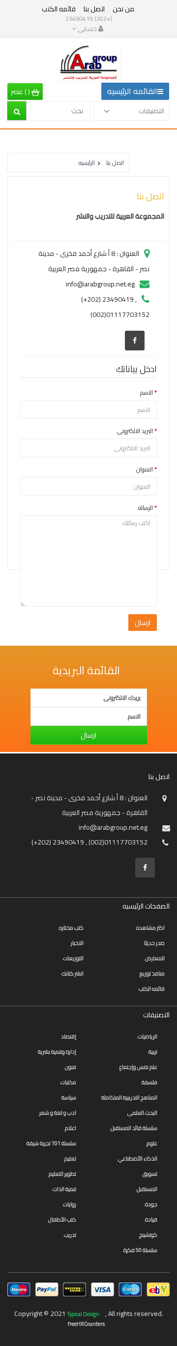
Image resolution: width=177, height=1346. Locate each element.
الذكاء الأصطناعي (137, 1158)
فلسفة (149, 1082)
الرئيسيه (87, 162)
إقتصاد (68, 1036)
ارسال (88, 735)
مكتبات (68, 1082)
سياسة (68, 1097)
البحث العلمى (142, 1113)
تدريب (70, 1235)
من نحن (123, 8)
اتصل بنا (94, 8)
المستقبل (147, 1189)
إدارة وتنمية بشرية (57, 1052)
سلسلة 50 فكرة (140, 1250)
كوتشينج (148, 1235)
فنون (70, 1067)
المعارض (155, 958)
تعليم (70, 1158)
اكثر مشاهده (150, 928)
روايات (69, 1204)
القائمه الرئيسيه (132, 91)
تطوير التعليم (62, 1174)
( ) (21, 91)
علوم (152, 1143)
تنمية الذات (64, 1189)
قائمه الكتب (59, 8)
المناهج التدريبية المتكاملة (129, 1097)
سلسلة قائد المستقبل (134, 1128)
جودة (151, 1204)
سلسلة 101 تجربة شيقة (51, 1143)
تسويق (150, 1174)
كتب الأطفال (62, 1219)
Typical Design (83, 1314)
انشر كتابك (72, 973)
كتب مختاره (71, 928)
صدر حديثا (154, 943)
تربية (152, 1052)
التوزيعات (73, 958)
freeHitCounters (86, 1324)
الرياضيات (147, 1036)
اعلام (70, 1128)
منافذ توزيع (152, 973)
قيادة (151, 1219)
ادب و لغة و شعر (57, 1113)
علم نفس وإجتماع (138, 1067)
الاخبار (77, 943)
